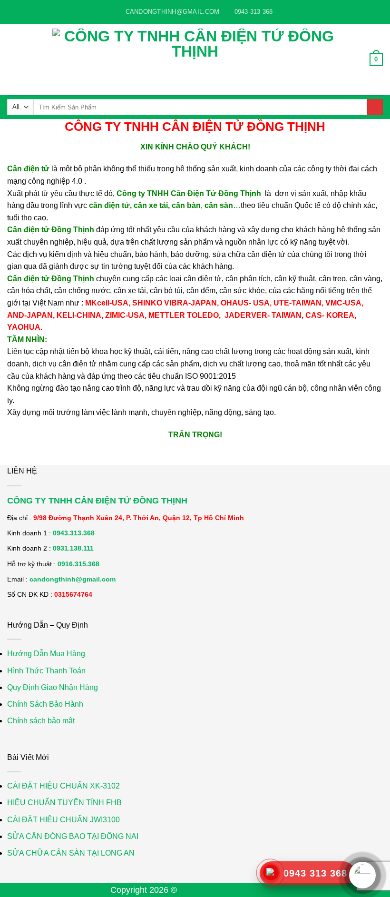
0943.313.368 (74, 533)
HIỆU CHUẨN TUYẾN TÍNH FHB (64, 802)
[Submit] (375, 107)
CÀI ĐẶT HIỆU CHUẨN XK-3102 (63, 786)
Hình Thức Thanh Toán (46, 671)
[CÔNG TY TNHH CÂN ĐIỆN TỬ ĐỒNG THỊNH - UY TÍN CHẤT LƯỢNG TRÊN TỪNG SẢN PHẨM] (195, 59)
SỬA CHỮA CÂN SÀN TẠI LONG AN (71, 853)
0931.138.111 (73, 548)
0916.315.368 (78, 564)
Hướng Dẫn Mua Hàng (46, 654)
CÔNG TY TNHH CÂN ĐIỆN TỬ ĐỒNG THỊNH (97, 500)
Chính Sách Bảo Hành (45, 704)
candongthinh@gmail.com (72, 579)
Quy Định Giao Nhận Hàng (52, 687)
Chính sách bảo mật (41, 721)
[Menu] (13, 59)
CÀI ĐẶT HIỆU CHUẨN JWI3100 (63, 820)
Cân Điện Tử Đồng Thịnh (229, 890)
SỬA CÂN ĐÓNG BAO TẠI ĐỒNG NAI (72, 836)
